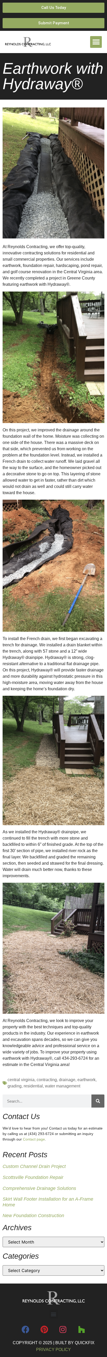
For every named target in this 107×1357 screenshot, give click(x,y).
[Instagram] (62, 1329)
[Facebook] (25, 1329)
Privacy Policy (53, 1349)
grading (15, 1086)
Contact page (34, 1139)
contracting (47, 1079)
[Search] (97, 1101)
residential (33, 1086)
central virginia (21, 1079)
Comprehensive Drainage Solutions (39, 1188)
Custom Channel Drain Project (34, 1166)
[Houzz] (81, 1329)
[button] (96, 42)
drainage (67, 1079)
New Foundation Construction (33, 1215)
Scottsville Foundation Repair (33, 1177)
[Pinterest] (44, 1329)
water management (62, 1086)
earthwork (86, 1079)
